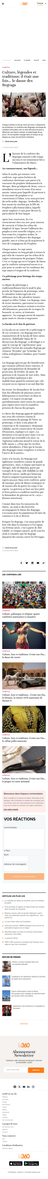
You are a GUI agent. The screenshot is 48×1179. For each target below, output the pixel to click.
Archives (5, 1132)
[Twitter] (19, 1086)
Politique (17, 60)
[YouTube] (24, 1086)
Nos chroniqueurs (7, 1120)
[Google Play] (31, 1163)
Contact (4, 1141)
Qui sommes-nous (8, 1127)
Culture (4, 1107)
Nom (6, 854)
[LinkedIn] (28, 1086)
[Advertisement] (24, 32)
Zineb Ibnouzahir (11, 141)
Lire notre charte (11, 809)
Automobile (5, 1112)
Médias (4, 1110)
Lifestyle (6, 67)
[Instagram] (33, 1086)
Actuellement (6, 60)
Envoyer (36, 1070)
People (4, 1115)
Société (36, 60)
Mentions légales (7, 1148)
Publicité (5, 1129)
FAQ (3, 1139)
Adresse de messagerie (15, 864)
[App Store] (16, 1163)
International (6, 1104)
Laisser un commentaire (24, 876)
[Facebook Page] (15, 1086)
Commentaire (10, 827)
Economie (27, 60)
